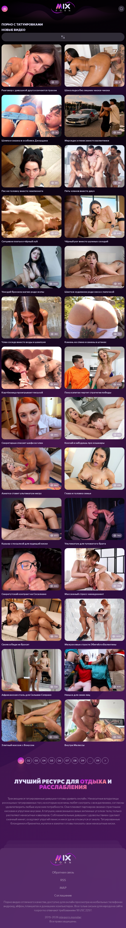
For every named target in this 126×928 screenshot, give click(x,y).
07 (67, 760)
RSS (63, 880)
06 (59, 760)
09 (82, 760)
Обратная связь (63, 872)
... (90, 760)
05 (51, 760)
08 (75, 760)
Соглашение (63, 895)
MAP (63, 887)
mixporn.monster (70, 917)
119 (97, 760)
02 (28, 760)
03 (36, 760)
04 (43, 760)
